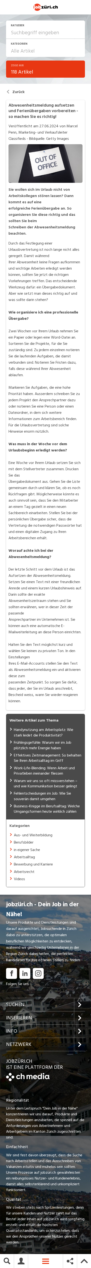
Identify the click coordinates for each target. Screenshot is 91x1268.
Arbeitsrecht (24, 872)
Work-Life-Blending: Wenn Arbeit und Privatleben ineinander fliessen (44, 771)
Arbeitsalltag (24, 857)
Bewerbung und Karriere (33, 864)
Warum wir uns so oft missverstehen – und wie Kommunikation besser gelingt (45, 783)
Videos (19, 879)
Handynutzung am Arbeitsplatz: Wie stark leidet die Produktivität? (43, 732)
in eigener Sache (27, 850)
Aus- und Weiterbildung (33, 835)
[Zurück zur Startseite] (28, 1080)
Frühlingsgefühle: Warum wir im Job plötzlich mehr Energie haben (42, 745)
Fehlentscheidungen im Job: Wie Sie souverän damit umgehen (42, 796)
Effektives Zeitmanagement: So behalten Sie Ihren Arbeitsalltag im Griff (47, 758)
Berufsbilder (23, 842)
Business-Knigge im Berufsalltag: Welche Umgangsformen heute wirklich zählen (47, 809)
